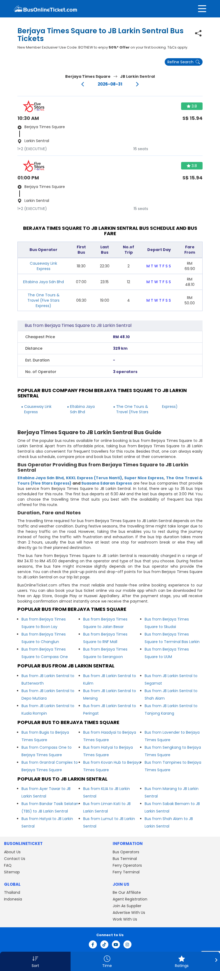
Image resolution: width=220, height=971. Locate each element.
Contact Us (14, 858)
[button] (35, 961)
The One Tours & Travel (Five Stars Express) (43, 300)
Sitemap (12, 872)
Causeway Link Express (43, 266)
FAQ (8, 865)
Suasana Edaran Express (106, 483)
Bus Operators (126, 852)
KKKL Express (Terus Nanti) (94, 478)
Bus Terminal (125, 858)
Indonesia (13, 899)
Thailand (12, 892)
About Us (12, 852)
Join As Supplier (127, 906)
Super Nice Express (144, 478)
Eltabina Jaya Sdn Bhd (43, 282)
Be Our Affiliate (127, 892)
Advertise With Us (129, 912)
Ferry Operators (127, 865)
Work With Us (125, 919)
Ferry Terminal (126, 872)
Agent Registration (130, 899)
